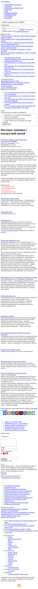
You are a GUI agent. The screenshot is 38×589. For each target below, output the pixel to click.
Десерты (10, 557)
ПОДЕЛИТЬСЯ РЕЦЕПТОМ (13, 8)
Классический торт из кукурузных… (16, 430)
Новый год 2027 (21, 499)
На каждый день (13, 567)
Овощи (10, 542)
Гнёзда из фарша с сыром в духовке (19, 529)
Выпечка (11, 556)
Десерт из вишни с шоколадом (10, 516)
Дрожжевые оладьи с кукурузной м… (16, 423)
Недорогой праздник (26, 497)
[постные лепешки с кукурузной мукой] (13, 373)
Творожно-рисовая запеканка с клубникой (14, 509)
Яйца (9, 549)
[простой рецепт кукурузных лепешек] (13, 361)
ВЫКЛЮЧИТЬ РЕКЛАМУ (12, 5)
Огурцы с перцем (6, 86)
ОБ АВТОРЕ (8, 16)
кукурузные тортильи (11, 230)
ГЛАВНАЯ (8, 6)
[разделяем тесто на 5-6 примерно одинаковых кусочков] (19, 277)
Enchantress (11, 143)
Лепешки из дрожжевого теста (14, 428)
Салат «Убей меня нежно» (9, 87)
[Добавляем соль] (6, 212)
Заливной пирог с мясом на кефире (12, 84)
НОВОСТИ (8, 10)
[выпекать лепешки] (7, 316)
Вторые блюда (12, 554)
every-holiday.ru (5, 1)
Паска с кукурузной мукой (13, 422)
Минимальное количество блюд (14, 119)
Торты (10, 564)
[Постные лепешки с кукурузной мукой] (14, 139)
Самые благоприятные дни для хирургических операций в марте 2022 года (19, 60)
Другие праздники (24, 494)
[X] (21, 413)
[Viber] (25, 413)
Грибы (10, 537)
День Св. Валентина (25, 491)
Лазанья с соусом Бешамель (9, 511)
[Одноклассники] (9, 413)
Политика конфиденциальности (18, 574)
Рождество (16, 504)
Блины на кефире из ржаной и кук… (16, 425)
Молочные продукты (14, 539)
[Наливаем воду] (6, 220)
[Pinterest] (17, 413)
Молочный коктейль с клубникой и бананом (15, 82)
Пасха (12, 501)
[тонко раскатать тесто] (8, 296)
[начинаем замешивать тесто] (10, 240)
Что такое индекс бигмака (12, 57)
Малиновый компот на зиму (10, 81)
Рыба (9, 544)
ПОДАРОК (8, 18)
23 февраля (16, 486)
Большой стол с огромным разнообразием (17, 115)
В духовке (11, 571)
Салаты (10, 562)
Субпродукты (12, 545)
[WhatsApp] (29, 413)
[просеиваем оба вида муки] (10, 198)
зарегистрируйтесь (23, 31)
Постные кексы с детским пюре (14, 427)
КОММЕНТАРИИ (10, 15)
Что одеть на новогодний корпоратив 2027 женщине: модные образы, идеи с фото (20, 106)
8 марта (13, 487)
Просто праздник (22, 502)
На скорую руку (21, 496)
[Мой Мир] (13, 413)
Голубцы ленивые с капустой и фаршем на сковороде (18, 512)
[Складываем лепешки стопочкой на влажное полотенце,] (19, 334)
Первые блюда (12, 561)
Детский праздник (24, 492)
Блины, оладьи (12, 552)
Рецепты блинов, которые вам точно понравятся (19, 76)
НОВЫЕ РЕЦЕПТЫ (10, 13)
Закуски (10, 559)
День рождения (21, 489)
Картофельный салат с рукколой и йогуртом (15, 514)
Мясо (9, 540)
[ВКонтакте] (5, 413)
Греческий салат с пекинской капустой (17, 43)
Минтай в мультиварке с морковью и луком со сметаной (18, 52)
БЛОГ (6, 11)
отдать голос (6, 124)
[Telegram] (33, 413)
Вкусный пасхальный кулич (17, 524)
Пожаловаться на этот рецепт (11, 477)
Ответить (4, 472)
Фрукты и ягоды (13, 547)
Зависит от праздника (11, 117)
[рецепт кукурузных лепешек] (10, 349)
